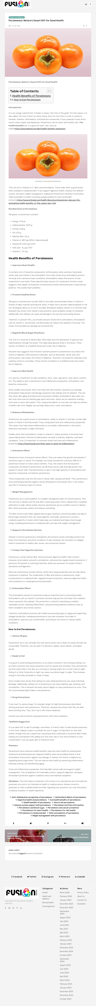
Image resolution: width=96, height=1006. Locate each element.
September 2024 (64, 960)
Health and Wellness (17, 17)
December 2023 (66, 991)
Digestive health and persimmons (32, 800)
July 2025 (64, 921)
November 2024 (66, 951)
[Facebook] (5, 908)
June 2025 (64, 925)
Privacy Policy (83, 893)
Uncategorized (48, 906)
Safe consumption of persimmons (64, 813)
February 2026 (66, 896)
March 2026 (65, 893)
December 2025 (66, 904)
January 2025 (66, 944)
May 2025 (64, 929)
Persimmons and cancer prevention (63, 808)
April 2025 (64, 933)
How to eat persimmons (64, 802)
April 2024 (64, 976)
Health (45, 893)
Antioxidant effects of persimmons (70, 797)
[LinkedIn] (21, 908)
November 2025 (66, 908)
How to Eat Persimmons (27, 99)
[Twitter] (9, 908)
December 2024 (66, 948)
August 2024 (65, 965)
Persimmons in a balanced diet (32, 813)
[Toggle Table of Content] (48, 91)
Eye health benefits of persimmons (65, 800)
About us (81, 896)
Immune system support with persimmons (32, 805)
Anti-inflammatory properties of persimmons (32, 797)
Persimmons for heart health (35, 810)
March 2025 (65, 936)
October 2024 (65, 955)
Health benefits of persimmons (37, 802)
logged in (22, 853)
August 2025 (65, 918)
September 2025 (64, 912)
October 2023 (65, 999)
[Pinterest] (17, 908)
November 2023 (66, 995)
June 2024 (64, 973)
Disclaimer (81, 904)
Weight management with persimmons (49, 816)
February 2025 (66, 940)
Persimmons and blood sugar (32, 808)
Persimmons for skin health (63, 810)
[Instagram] (13, 908)
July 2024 (64, 969)
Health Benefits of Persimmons (31, 95)
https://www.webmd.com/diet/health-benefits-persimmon (39, 129)
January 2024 (66, 988)
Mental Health (48, 903)
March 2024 (65, 980)
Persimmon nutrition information (69, 805)
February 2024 (66, 984)
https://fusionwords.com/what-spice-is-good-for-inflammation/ (46, 444)
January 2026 (66, 900)
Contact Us (82, 900)
